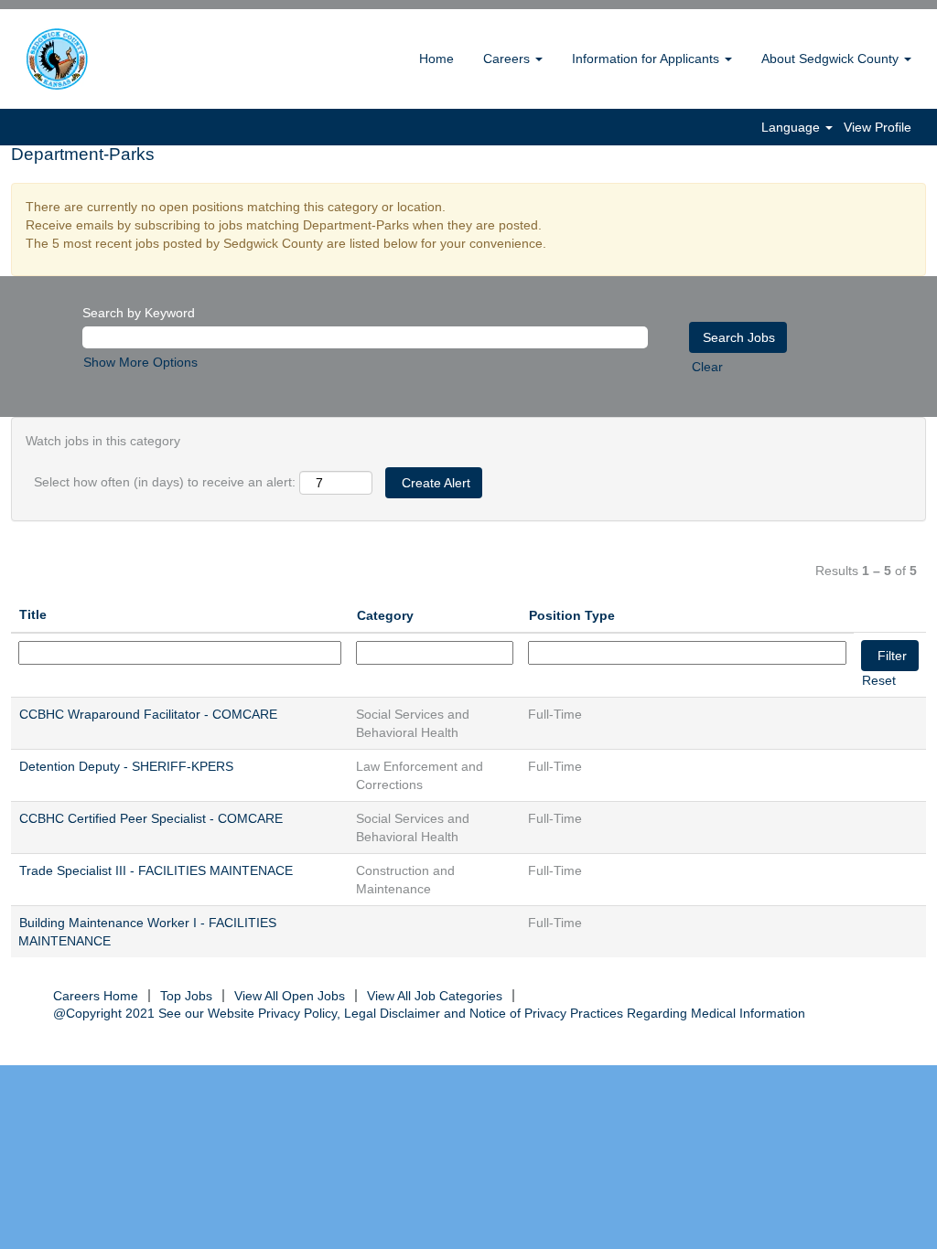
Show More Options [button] (140, 362)
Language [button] (792, 127)
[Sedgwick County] (103, 59)
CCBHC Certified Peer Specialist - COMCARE (151, 818)
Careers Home (95, 995)
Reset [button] (879, 680)
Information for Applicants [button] (647, 58)
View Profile (877, 127)
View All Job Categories (434, 995)
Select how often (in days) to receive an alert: (165, 482)
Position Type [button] (572, 615)
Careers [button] (508, 58)
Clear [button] (707, 366)
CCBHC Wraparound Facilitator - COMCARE (148, 714)
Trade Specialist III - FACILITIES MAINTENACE (156, 870)
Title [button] (33, 614)
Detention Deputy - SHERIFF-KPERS (126, 766)
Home (436, 58)
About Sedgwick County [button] (831, 58)
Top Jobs (186, 995)
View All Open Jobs (289, 995)
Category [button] (385, 615)
